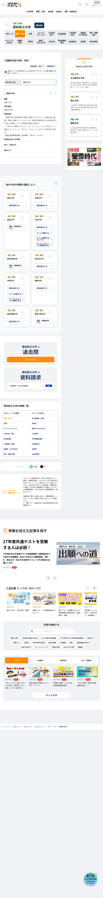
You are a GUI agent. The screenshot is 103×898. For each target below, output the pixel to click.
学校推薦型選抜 (37, 439)
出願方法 (90, 638)
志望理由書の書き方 (83, 642)
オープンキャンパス (10, 428)
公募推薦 (63, 642)
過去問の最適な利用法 (30, 638)
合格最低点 (35, 444)
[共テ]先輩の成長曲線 (49, 638)
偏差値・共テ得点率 (10, 449)
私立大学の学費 (69, 647)
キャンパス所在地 (38, 413)
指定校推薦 (52, 642)
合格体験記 (35, 454)
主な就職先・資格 (38, 418)
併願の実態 (56, 647)
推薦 (71, 642)
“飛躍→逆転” (14, 638)
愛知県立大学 (22, 27)
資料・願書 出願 (9, 454)
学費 (5, 423)
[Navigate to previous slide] (48, 578)
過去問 (34, 449)
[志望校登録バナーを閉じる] (96, 873)
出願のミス (17, 642)
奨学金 (34, 423)
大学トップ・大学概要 (11, 413)
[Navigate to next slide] (54, 578)
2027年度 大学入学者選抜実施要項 (71, 638)
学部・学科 (7, 418)
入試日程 (35, 434)
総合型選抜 (7, 439)
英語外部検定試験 (39, 642)
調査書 (80, 647)
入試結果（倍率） (10, 444)
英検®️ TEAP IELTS (39, 428)
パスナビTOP (5, 727)
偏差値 (26, 642)
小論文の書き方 (26, 647)
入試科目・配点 (9, 434)
